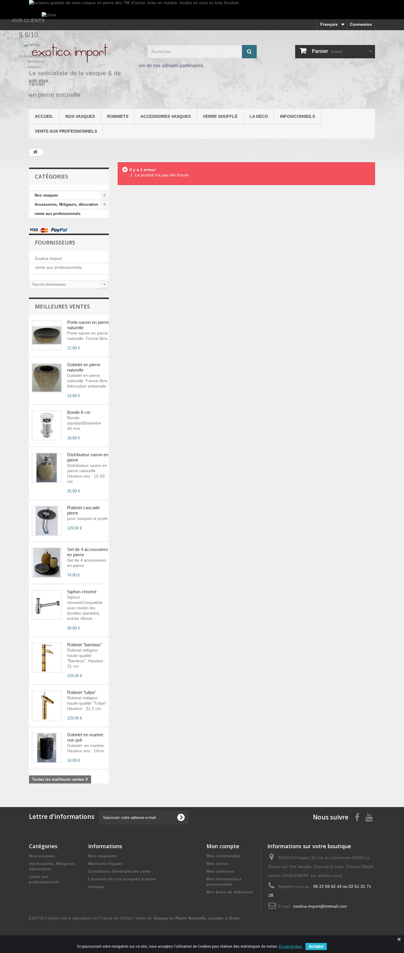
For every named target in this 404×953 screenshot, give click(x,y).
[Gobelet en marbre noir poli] (47, 748)
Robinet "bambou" (84, 644)
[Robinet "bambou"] (47, 658)
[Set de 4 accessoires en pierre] (47, 562)
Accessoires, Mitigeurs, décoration (66, 204)
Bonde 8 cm (79, 412)
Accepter (316, 946)
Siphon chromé (81, 591)
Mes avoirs (217, 863)
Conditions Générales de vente (119, 871)
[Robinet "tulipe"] (47, 705)
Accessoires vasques (165, 116)
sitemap (96, 886)
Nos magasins (102, 856)
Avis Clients (28, 20)
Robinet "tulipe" (81, 692)
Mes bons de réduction (229, 892)
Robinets (117, 116)
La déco (259, 116)
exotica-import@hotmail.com (320, 906)
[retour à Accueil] (35, 152)
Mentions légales (105, 863)
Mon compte (222, 846)
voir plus (38, 80)
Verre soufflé (220, 116)
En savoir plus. (291, 946)
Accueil (44, 116)
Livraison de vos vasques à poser (122, 879)
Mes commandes (223, 856)
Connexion (361, 24)
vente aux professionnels (66, 131)
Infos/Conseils (297, 116)
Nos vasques (80, 116)
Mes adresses (220, 871)
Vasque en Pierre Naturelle (179, 918)
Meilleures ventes (62, 306)
